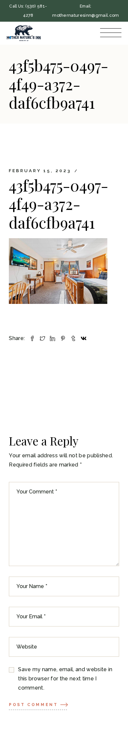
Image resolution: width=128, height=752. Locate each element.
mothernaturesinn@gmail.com (85, 15)
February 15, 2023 (40, 171)
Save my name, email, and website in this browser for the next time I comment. (65, 678)
